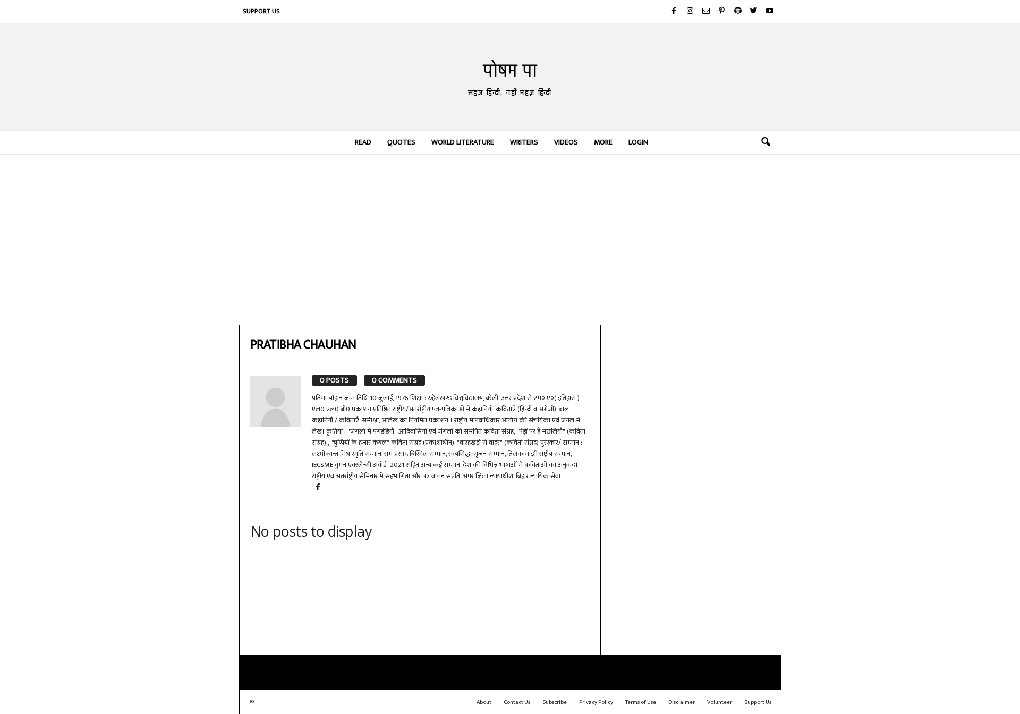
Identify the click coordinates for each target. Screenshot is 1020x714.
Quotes (401, 142)
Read (363, 142)
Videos (566, 142)
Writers (524, 142)
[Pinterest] (722, 12)
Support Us (261, 11)
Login (638, 142)
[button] (765, 142)
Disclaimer (681, 702)
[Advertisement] (510, 239)
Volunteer (719, 702)
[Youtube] (769, 12)
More (603, 142)
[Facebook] (674, 12)
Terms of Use (640, 702)
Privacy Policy (596, 702)
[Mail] (706, 12)
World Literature (462, 142)
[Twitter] (753, 12)
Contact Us (517, 702)
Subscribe (554, 702)
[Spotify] (738, 12)
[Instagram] (690, 12)
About (484, 702)
